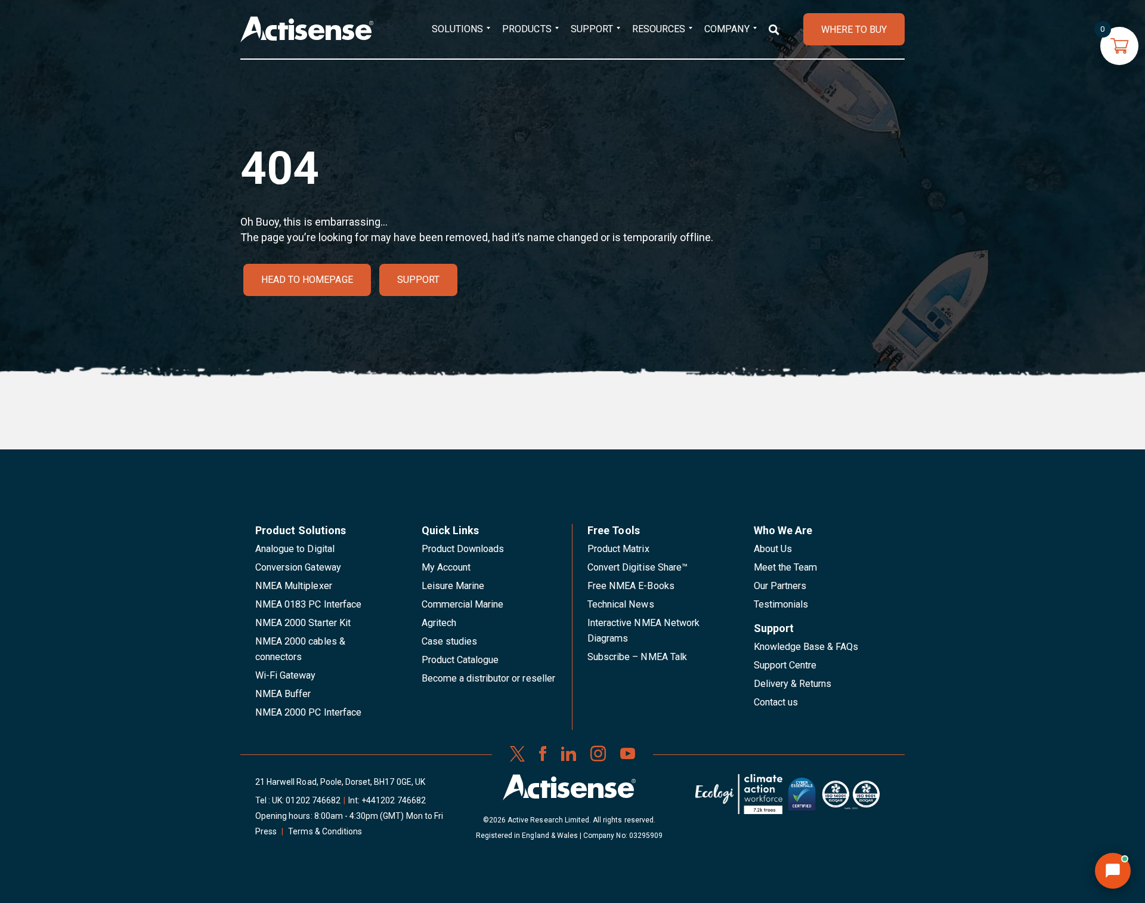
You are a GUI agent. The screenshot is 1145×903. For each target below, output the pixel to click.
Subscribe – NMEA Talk (637, 656)
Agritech (439, 622)
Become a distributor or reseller (488, 678)
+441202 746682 (393, 800)
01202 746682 (313, 800)
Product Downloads (463, 548)
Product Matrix (618, 548)
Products (526, 29)
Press (266, 831)
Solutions (457, 29)
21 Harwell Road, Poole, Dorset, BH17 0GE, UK (340, 782)
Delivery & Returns (793, 683)
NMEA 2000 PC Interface (308, 712)
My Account (446, 567)
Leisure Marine (453, 585)
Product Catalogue (460, 659)
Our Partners (780, 585)
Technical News (620, 604)
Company (726, 29)
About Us (773, 548)
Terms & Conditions (325, 831)
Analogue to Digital (295, 548)
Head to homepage (307, 279)
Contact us (776, 702)
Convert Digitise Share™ (637, 567)
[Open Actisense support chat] (1113, 871)
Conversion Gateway (298, 567)
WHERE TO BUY (854, 29)
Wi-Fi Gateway (285, 675)
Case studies (450, 641)
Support (592, 29)
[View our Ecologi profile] (738, 798)
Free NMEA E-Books (630, 585)
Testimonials (781, 604)
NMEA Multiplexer (293, 585)
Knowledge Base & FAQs (806, 646)
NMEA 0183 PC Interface (308, 604)
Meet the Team (786, 567)
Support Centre (785, 665)
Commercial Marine (463, 604)
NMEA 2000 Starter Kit (303, 622)
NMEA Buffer (283, 693)
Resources (658, 29)
